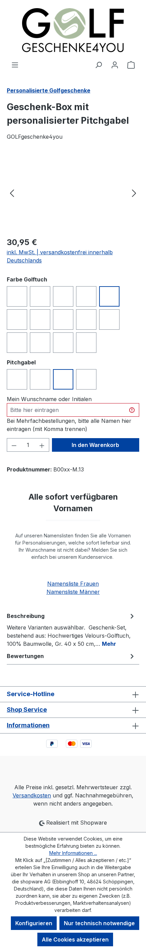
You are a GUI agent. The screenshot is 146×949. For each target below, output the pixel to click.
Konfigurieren (33, 923)
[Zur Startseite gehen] (73, 30)
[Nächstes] (134, 193)
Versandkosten (32, 795)
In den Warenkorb (95, 445)
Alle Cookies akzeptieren (75, 939)
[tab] (71, 629)
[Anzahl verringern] (14, 445)
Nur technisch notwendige (99, 923)
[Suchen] (98, 64)
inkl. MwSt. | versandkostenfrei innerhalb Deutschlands (60, 256)
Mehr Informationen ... (73, 853)
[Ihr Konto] (115, 64)
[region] (73, 192)
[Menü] (15, 64)
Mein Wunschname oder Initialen (49, 399)
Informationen (28, 725)
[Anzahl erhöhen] (42, 445)
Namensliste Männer (73, 591)
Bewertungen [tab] (25, 656)
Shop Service (27, 709)
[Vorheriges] (12, 193)
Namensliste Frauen (73, 583)
